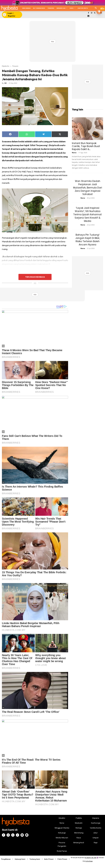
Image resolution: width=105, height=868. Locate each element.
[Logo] (9, 7)
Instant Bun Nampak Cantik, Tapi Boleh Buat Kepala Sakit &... (86, 146)
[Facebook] (88, 13)
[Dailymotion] (88, 16)
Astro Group (89, 861)
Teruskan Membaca (35, 277)
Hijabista (5, 66)
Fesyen (15, 66)
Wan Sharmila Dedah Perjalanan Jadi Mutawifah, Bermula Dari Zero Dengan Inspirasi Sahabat (87, 187)
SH (5, 83)
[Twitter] (94, 13)
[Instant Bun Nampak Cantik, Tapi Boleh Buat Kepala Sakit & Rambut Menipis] (87, 128)
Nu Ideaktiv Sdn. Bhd (90, 857)
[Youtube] (22, 835)
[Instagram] (91, 13)
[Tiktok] (17, 835)
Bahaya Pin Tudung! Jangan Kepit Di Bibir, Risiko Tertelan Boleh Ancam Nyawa (87, 239)
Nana (74, 153)
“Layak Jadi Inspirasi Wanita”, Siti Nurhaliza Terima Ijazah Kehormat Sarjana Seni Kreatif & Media (87, 214)
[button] (96, 8)
